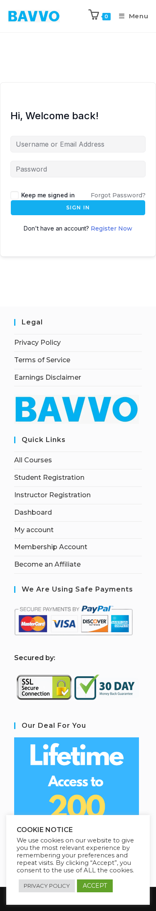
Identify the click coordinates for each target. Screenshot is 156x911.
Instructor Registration (52, 495)
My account (34, 530)
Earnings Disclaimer (47, 377)
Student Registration (49, 477)
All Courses (33, 460)
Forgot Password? (118, 195)
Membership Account (50, 547)
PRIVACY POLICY (47, 885)
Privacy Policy (37, 342)
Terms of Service (42, 360)
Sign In (78, 207)
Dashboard (33, 512)
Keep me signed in (48, 195)
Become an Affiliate (47, 564)
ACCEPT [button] (95, 885)
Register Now (111, 228)
